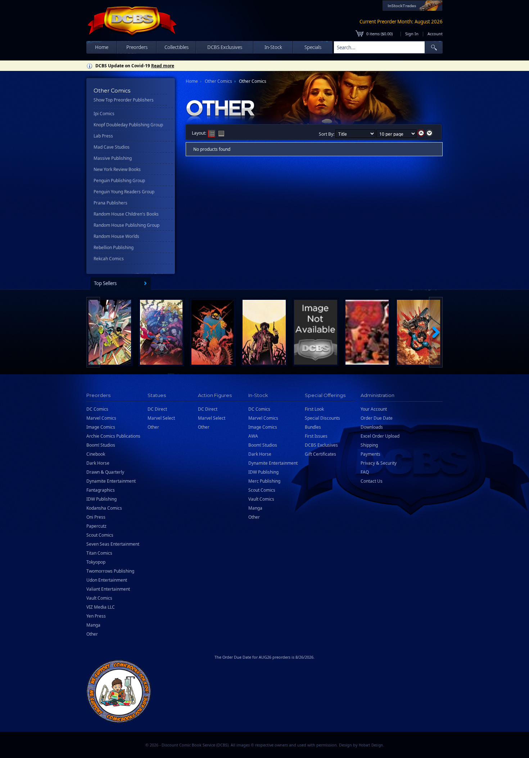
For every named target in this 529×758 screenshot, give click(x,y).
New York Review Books (117, 169)
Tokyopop (95, 562)
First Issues (316, 436)
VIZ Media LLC (100, 607)
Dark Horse (97, 463)
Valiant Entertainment (108, 589)
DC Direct (157, 409)
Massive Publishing (113, 158)
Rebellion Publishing (114, 247)
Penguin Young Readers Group (124, 192)
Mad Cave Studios (112, 147)
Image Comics (100, 427)
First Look (314, 409)
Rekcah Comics (109, 259)
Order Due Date (377, 418)
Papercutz (96, 526)
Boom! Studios (100, 445)
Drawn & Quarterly (105, 472)
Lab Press (103, 136)
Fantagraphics (100, 490)
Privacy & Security (379, 463)
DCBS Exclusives (321, 445)
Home (101, 47)
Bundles (313, 427)
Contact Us (372, 481)
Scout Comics (99, 535)
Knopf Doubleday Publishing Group (128, 125)
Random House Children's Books (126, 214)
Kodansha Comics (104, 508)
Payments (370, 454)
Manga (93, 625)
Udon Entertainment (106, 580)
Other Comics (218, 81)
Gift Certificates (320, 454)
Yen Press (96, 616)
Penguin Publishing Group (119, 180)
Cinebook (95, 454)
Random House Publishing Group (126, 225)
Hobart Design (371, 745)
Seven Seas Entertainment (112, 544)
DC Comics (97, 409)
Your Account (374, 409)
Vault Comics (99, 598)
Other (92, 634)
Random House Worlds (116, 236)
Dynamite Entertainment (111, 481)
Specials (312, 47)
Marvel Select (161, 418)
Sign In (412, 33)
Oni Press (95, 517)
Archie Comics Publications (113, 436)
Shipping (369, 445)
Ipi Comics (104, 113)
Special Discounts (322, 418)
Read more (162, 66)
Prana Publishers (110, 203)
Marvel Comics (101, 418)
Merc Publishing (264, 481)
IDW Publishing (101, 499)
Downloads (372, 427)
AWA (253, 436)
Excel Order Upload (380, 436)
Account (435, 33)
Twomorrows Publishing (110, 571)
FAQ (365, 472)
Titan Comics (99, 553)
